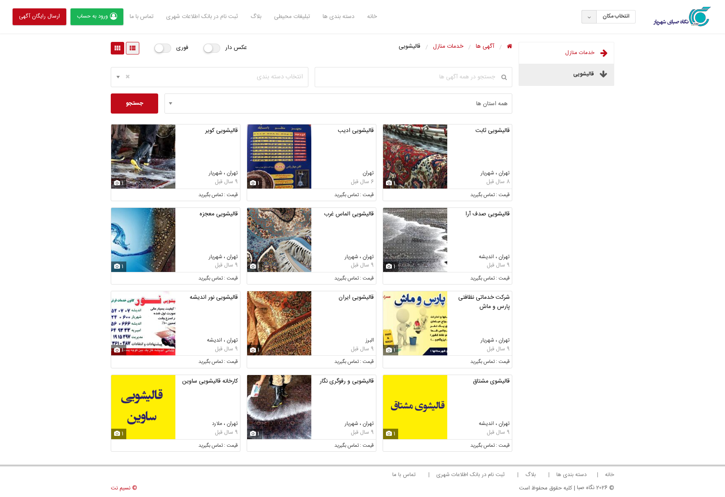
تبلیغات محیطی (292, 17)
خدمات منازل (580, 52)
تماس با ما (142, 17)
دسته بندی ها (339, 17)
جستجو (134, 103)
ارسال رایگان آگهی (39, 16)
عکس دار (236, 48)
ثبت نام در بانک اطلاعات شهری (202, 17)
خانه (372, 17)
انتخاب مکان (615, 16)
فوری (182, 48)
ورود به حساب (92, 16)
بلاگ (255, 17)
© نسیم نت (124, 488)
